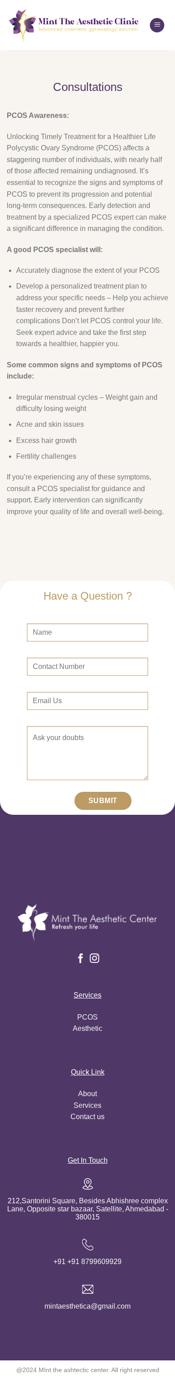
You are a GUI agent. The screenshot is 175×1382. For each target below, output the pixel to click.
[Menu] (157, 25)
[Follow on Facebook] (80, 959)
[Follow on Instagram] (94, 959)
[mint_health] (75, 25)
